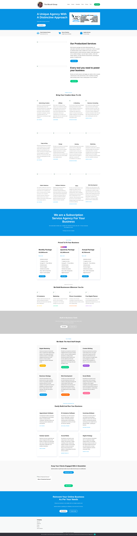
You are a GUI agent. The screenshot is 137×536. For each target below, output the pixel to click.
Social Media (87, 376)
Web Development (66, 376)
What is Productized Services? (44, 479)
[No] (135, 534)
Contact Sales (89, 305)
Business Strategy (45, 376)
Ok (94, 534)
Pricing (38, 525)
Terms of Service (40, 528)
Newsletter (78, 4)
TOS (90, 4)
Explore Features (73, 305)
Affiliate (60, 103)
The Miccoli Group (50, 4)
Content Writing (87, 348)
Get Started (39, 305)
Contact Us (39, 523)
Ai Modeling (77, 103)
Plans (82, 4)
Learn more (74, 60)
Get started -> (41, 25)
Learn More (55, 305)
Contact (72, 4)
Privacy (86, 4)
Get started (97, 4)
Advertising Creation (44, 103)
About (68, 4)
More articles (68, 485)
